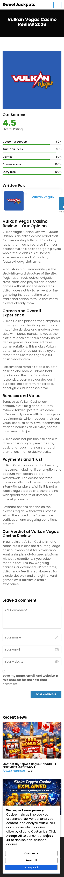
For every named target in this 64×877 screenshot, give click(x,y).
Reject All (31, 860)
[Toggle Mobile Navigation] (57, 5)
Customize (31, 853)
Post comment (46, 694)
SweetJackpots (19, 4)
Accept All (31, 867)
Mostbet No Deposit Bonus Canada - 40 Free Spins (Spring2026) (30, 765)
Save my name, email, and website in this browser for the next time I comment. (30, 680)
